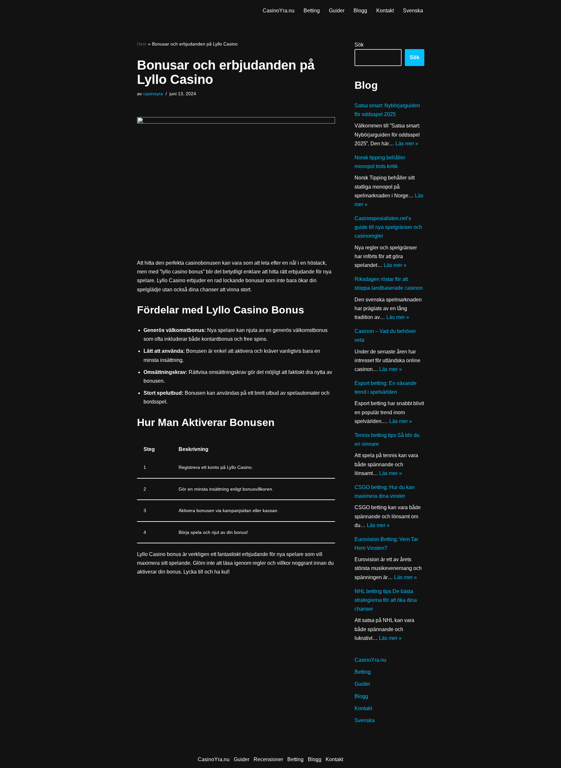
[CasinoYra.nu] (164, 10)
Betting (312, 10)
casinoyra (153, 93)
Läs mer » (406, 143)
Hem (142, 43)
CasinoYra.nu (278, 10)
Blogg (360, 10)
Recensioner (268, 759)
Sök (359, 44)
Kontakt (385, 10)
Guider (336, 10)
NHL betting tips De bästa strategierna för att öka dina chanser (386, 600)
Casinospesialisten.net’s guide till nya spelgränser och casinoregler (388, 227)
